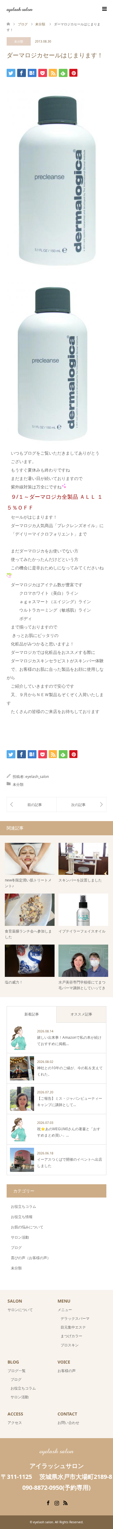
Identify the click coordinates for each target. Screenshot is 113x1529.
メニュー (65, 1309)
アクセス (15, 1422)
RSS (65, 1502)
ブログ (16, 1247)
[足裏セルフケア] (81, 804)
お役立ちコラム (23, 1206)
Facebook (48, 1502)
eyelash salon (19, 8)
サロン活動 (20, 1237)
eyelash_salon (37, 776)
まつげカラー (71, 1336)
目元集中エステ (73, 1327)
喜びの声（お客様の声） (31, 1257)
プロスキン (70, 1345)
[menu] (104, 9)
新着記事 (31, 1014)
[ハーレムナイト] (31, 804)
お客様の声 (67, 1370)
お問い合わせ (68, 1422)
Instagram (56, 1502)
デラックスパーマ (75, 1318)
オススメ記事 (81, 1014)
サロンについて (20, 1309)
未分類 (18, 41)
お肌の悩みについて (27, 1227)
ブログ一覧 (17, 1370)
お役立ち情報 (22, 1216)
